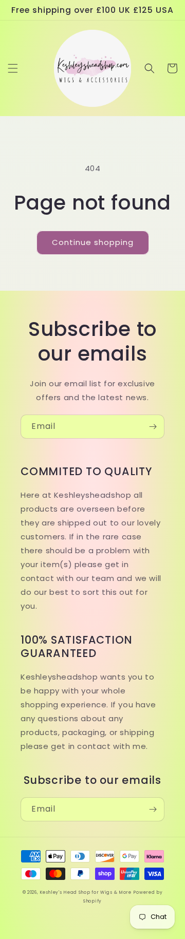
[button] (13, 68)
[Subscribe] (152, 427)
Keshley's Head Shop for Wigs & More (86, 892)
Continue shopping (93, 242)
